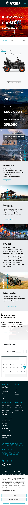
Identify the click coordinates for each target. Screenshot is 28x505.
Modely (7, 181)
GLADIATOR (8, 219)
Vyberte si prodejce (8, 333)
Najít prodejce (6, 405)
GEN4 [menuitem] (22, 40)
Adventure (5, 391)
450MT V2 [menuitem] (3, 40)
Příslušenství (18, 405)
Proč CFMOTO (6, 421)
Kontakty (4, 437)
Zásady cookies (6, 503)
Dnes (18, 351)
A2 (3, 399)
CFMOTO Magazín (7, 426)
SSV (16, 392)
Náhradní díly (19, 407)
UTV (16, 389)
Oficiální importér (7, 407)
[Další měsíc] (25, 351)
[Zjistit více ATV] (8, 81)
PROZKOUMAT (7, 32)
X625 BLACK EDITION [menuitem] (13, 41)
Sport (3, 396)
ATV (8, 82)
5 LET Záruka (5, 410)
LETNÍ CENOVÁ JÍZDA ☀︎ (6, 388)
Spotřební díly (19, 410)
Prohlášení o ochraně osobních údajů (17, 503)
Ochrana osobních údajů (7, 431)
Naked (4, 394)
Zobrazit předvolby (14, 499)
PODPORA (5, 423)
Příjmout (14, 495)
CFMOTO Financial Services (7, 413)
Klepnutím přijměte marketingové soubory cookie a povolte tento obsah (14, 137)
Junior (17, 394)
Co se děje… (5, 428)
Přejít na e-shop (9, 306)
